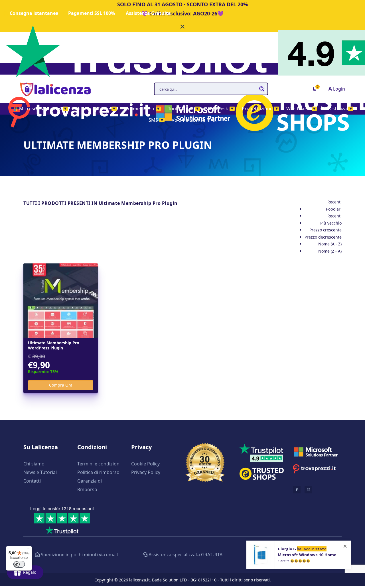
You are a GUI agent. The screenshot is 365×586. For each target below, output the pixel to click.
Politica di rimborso (98, 472)
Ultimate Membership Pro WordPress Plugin (53, 345)
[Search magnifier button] (262, 89)
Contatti (32, 481)
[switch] (19, 564)
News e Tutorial (40, 472)
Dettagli (60, 301)
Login (338, 89)
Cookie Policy (145, 464)
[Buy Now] (298, 555)
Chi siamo (33, 464)
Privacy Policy (145, 472)
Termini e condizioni (99, 464)
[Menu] (28, 549)
